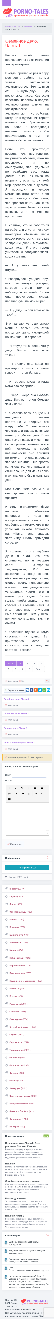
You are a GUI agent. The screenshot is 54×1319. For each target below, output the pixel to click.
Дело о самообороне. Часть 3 (19, 742)
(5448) (16, 896)
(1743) (18, 1118)
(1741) (19, 1042)
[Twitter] (40, 690)
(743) (20, 965)
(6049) (16, 888)
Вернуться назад (15, 690)
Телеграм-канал (27, 867)
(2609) (17, 926)
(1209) (22, 1026)
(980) (19, 934)
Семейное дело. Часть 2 (16, 699)
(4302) (25, 980)
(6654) (16, 950)
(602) (17, 1126)
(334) (18, 1019)
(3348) (20, 957)
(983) (17, 1011)
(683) (15, 903)
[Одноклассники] (36, 690)
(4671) (16, 1034)
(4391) (20, 1049)
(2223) (18, 942)
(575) (17, 988)
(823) (20, 911)
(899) (21, 1103)
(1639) (23, 1095)
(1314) (22, 1111)
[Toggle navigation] (6, 3)
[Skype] (48, 690)
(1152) (16, 1080)
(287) (16, 1072)
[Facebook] (31, 690)
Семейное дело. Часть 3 (16, 713)
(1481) (18, 1088)
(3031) (18, 1003)
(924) (16, 996)
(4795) (16, 919)
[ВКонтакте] (27, 690)
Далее (39, 669)
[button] (9, 788)
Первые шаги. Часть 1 (15, 728)
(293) (20, 973)
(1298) (19, 1065)
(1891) (18, 1057)
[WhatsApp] (44, 690)
